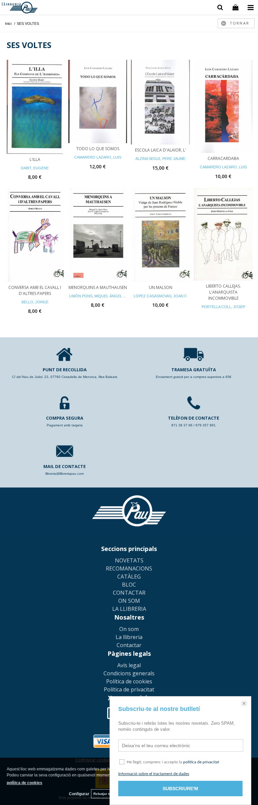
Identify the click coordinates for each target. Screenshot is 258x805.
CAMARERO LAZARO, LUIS (97, 157)
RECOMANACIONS (129, 568)
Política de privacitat (129, 689)
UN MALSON (160, 287)
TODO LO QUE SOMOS (97, 149)
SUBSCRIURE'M (180, 788)
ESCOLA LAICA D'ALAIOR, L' (160, 150)
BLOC (129, 584)
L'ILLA (35, 159)
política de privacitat (201, 762)
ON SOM (129, 600)
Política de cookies (129, 681)
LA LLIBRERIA (129, 608)
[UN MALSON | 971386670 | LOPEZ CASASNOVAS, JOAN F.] (160, 235)
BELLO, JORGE (35, 302)
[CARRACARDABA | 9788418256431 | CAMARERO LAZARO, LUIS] (223, 106)
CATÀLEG (129, 576)
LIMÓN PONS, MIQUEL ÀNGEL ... (97, 296)
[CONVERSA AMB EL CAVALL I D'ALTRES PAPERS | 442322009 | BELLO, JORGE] (34, 235)
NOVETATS (129, 560)
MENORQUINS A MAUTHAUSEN (98, 287)
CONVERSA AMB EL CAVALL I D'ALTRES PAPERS (34, 290)
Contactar (129, 645)
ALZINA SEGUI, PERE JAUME (160, 159)
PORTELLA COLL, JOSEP (223, 307)
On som (129, 629)
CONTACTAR (129, 592)
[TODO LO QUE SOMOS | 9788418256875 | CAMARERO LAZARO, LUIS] (97, 101)
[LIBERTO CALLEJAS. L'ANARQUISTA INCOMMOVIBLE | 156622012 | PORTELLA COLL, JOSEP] (223, 234)
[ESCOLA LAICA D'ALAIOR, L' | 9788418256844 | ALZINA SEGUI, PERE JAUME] (160, 102)
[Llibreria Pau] (20, 8)
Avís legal (129, 665)
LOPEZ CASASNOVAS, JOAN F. (160, 296)
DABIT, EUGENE (35, 168)
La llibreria (129, 637)
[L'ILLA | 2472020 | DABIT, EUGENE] (34, 107)
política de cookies (24, 782)
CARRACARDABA (223, 158)
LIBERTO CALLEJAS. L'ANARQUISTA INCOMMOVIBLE (223, 292)
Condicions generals (129, 673)
